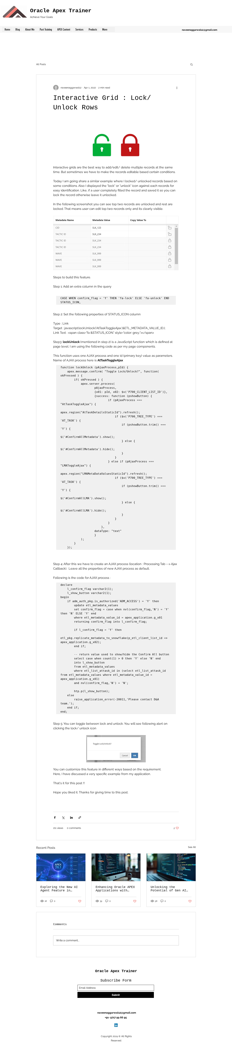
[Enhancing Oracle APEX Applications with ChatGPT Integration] (116, 867)
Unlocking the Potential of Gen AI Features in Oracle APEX (168, 888)
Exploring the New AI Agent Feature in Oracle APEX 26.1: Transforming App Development (59, 888)
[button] (93, 29)
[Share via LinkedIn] (71, 817)
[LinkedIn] (116, 1025)
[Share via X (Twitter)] (63, 817)
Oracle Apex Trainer (60, 11)
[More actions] (177, 88)
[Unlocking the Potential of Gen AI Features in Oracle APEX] (171, 867)
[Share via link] (79, 817)
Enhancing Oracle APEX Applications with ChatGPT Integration (115, 888)
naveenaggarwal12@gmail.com (199, 29)
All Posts (41, 64)
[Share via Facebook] (54, 817)
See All (192, 847)
